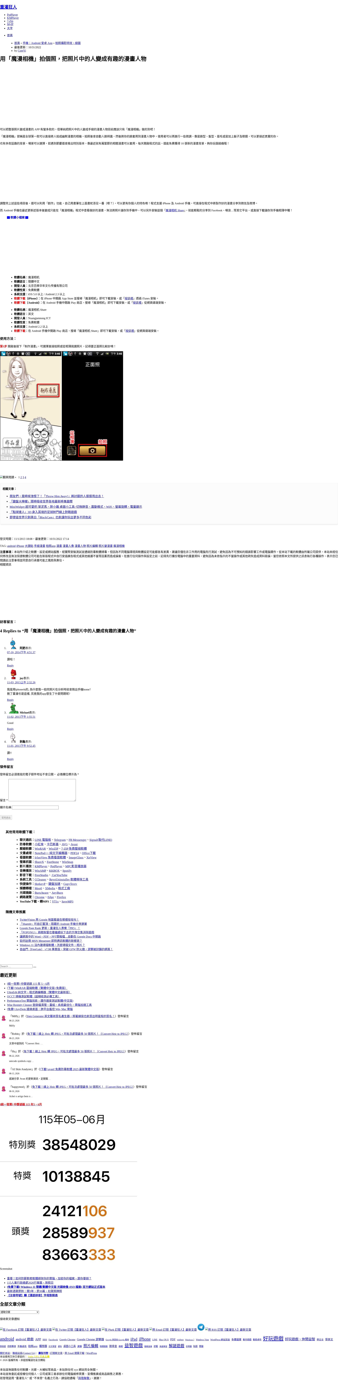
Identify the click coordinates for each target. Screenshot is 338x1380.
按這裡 (129, 298)
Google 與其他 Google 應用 (117, 1340)
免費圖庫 (236, 1339)
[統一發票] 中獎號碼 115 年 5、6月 (28, 983)
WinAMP (40, 870)
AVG (65, 844)
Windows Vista (202, 1339)
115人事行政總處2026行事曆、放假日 (30, 1282)
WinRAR (40, 848)
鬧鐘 (201, 1346)
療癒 (121, 1346)
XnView (91, 857)
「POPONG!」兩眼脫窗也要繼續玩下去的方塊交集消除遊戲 (57, 932)
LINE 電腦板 (43, 840)
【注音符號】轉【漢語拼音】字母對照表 (32, 1295)
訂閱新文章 (56, 1353)
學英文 (329, 1339)
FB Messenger (77, 840)
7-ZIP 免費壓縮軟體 (74, 848)
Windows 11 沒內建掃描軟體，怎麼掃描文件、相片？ (52, 945)
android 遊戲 (25, 1339)
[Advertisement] (105, 91)
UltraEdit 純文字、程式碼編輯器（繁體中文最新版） (39, 992)
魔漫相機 (119, 545)
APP (38, 1339)
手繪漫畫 (39, 545)
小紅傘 (39, 844)
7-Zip (10, 21)
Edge (51, 897)
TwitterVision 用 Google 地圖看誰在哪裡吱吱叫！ (49, 919)
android (11, 545)
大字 (10, 28)
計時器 (189, 1346)
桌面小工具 (69, 1346)
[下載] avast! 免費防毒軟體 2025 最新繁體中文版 (69, 1069)
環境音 (113, 1346)
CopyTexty (70, 884)
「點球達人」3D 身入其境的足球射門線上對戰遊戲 (43, 512)
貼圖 (195, 1346)
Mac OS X (164, 1339)
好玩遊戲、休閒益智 (300, 1339)
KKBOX (54, 870)
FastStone (53, 862)
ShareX (39, 862)
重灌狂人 (8, 7)
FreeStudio (41, 875)
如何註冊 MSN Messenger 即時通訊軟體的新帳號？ (51, 940)
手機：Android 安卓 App (37, 43)
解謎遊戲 (176, 1346)
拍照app (51, 545)
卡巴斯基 (53, 844)
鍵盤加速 (54, 884)
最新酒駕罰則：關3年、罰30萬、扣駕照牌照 (34, 1291)
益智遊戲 (133, 1345)
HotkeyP (40, 884)
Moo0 (38, 888)
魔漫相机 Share (175, 210)
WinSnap (67, 862)
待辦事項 (11, 1346)
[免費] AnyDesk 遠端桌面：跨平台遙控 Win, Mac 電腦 (40, 1009)
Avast (74, 844)
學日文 (320, 1339)
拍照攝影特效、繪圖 (68, 43)
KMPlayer (13, 17)
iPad (133, 1339)
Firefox (61, 897)
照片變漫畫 (106, 545)
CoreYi (22, 50)
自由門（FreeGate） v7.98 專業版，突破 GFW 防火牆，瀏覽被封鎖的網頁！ (66, 949)
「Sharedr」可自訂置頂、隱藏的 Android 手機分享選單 (53, 923)
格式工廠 (64, 888)
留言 (4, 800)
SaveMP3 (67, 901)
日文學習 (52, 1346)
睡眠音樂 (148, 1346)
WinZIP (53, 848)
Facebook (53, 1339)
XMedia (50, 888)
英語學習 (163, 1346)
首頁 (10, 35)
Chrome (40, 897)
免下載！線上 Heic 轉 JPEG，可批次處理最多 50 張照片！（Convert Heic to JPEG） (77, 1033)
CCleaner (40, 879)
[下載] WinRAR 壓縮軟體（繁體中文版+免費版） (37, 988)
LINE (154, 1339)
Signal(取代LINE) (100, 840)
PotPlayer (12, 14)
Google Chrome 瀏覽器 (90, 1339)
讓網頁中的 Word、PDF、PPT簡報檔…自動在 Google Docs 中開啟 (60, 936)
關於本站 (5, 1353)
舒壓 (156, 1346)
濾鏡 (79, 1346)
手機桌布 (22, 1346)
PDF (173, 1339)
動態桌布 (257, 1339)
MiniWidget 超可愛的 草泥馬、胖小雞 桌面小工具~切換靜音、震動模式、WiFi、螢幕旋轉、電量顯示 (76, 506)
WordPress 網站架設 (220, 1339)
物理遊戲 (104, 1346)
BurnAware (42, 892)
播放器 (43, 1346)
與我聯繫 (83, 1378)
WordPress (91, 1353)
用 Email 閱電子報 (74, 1353)
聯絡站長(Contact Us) (23, 1353)
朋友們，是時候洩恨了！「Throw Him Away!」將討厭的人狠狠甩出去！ (57, 496)
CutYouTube (59, 875)
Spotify (67, 870)
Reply (10, 665)
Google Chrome (67, 1339)
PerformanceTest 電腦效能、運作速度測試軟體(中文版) (40, 1000)
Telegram (60, 840)
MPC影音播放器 (75, 866)
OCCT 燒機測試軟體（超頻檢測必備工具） (34, 996)
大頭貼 (29, 545)
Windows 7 (189, 1340)
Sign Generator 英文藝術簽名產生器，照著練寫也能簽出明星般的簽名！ (71, 1016)
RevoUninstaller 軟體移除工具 (68, 879)
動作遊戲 (247, 1339)
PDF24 (74, 853)
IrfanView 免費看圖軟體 (50, 857)
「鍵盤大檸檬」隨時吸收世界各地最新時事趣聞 (41, 501)
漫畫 (59, 545)
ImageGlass (76, 857)
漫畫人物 (80, 545)
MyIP (10, 24)
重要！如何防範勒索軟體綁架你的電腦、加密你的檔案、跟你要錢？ (49, 1278)
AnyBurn (57, 892)
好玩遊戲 (273, 1338)
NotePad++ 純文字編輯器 (51, 853)
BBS (45, 1339)
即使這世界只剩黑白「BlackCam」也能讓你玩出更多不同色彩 (50, 517)
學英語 (3, 1346)
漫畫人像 (68, 545)
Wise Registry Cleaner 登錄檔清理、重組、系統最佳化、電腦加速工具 (49, 1004)
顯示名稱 (5, 807)
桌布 (60, 1346)
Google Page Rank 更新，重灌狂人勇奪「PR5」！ (50, 928)
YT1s (55, 901)
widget (180, 1339)
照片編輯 (92, 545)
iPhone (20, 545)
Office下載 (89, 853)
